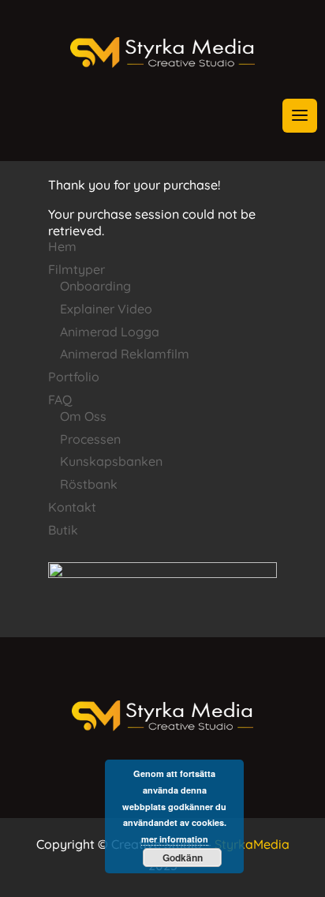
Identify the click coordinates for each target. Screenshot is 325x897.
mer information (174, 839)
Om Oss (83, 416)
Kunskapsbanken (111, 461)
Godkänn (182, 857)
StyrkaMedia (252, 844)
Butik (63, 530)
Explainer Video (106, 309)
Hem (62, 246)
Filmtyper (76, 269)
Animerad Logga (109, 332)
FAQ (60, 399)
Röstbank (89, 484)
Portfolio (73, 377)
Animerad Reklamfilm (124, 354)
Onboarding (95, 286)
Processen (90, 439)
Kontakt (72, 507)
